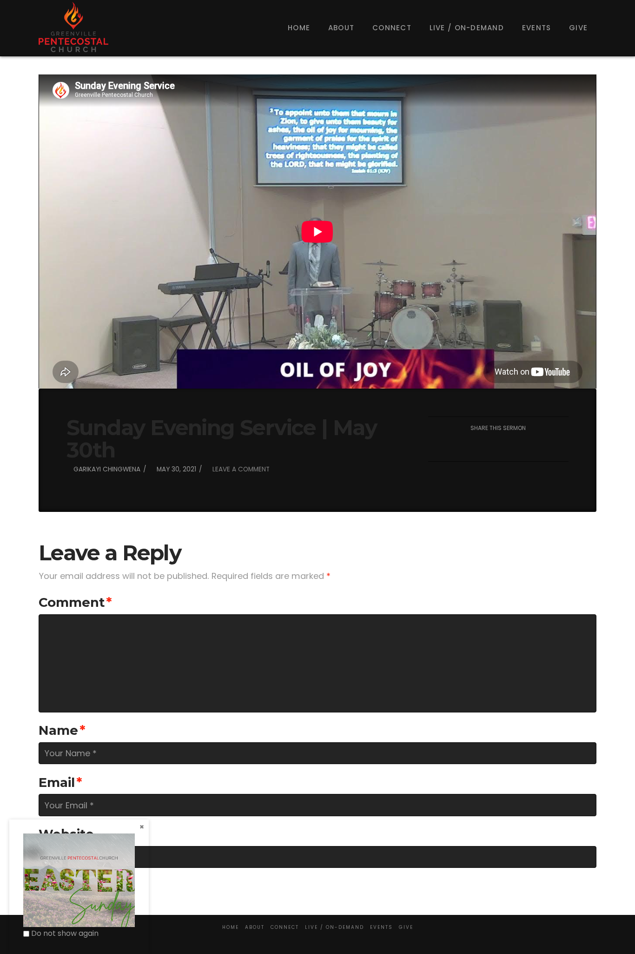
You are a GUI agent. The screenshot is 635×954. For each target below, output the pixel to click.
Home (230, 927)
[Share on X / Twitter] (476, 446)
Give (406, 927)
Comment (75, 602)
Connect (285, 927)
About (255, 927)
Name (62, 730)
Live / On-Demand (334, 927)
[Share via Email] (542, 446)
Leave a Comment (240, 469)
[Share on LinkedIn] (498, 446)
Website (66, 834)
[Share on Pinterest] (520, 446)
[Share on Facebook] (454, 446)
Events (381, 927)
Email (60, 782)
